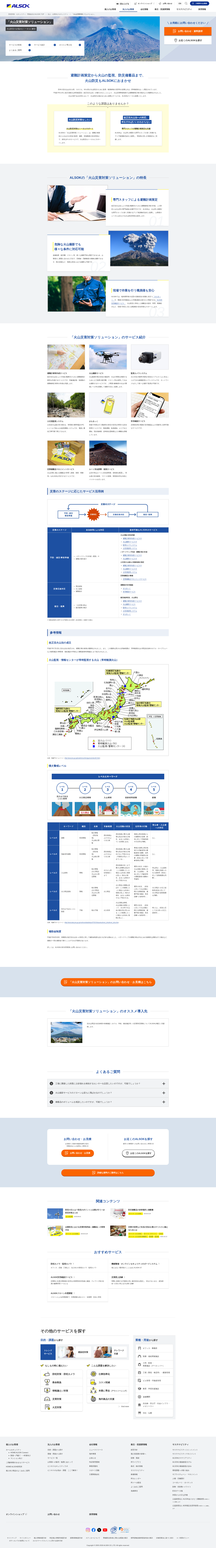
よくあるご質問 (15, 50)
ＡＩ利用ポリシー (183, 1538)
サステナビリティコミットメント (185, 1450)
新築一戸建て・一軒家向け (20, 1455)
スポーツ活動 (94, 1470)
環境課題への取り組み (180, 1470)
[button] (124, 1530)
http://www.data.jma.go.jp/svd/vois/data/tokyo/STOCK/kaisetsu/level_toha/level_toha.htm (91, 922)
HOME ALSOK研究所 (14, 1467)
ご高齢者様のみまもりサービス (18, 1462)
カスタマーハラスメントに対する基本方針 (48, 1541)
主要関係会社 (94, 1474)
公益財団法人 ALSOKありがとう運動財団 (190, 1500)
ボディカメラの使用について (19, 1541)
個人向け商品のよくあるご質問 (18, 1471)
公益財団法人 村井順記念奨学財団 (190, 1507)
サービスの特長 (15, 45)
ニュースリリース (96, 1450)
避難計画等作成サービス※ (132, 538)
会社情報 (93, 1444)
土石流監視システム (130, 548)
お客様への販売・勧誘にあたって (60, 1462)
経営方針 (134, 1450)
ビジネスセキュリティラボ (58, 1466)
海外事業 (92, 1454)
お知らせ (92, 1458)
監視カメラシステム (130, 545)
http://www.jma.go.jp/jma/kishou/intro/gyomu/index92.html (82, 758)
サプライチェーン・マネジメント (185, 1474)
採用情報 (93, 1514)
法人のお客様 (54, 1444)
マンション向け (16, 1458)
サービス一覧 (53, 1458)
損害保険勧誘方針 (76, 1538)
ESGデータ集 (177, 1491)
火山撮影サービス (129, 604)
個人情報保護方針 (40, 1538)
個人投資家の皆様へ (138, 1454)
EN (180, 3)
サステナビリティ (137, 1470)
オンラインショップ (15, 1514)
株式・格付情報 (137, 1466)
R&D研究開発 (94, 1462)
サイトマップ (12, 1538)
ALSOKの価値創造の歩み (182, 1466)
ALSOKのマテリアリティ (182, 1458)
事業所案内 (93, 1466)
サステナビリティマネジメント (184, 1454)
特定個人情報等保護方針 (58, 1538)
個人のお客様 (12, 1444)
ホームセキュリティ (13, 1450)
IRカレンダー (136, 1478)
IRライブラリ (136, 1462)
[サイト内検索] (186, 3)
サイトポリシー (25, 1538)
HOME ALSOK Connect (19, 1452)
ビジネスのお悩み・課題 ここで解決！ (63, 1470)
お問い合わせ (54, 1514)
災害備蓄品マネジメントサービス (134, 579)
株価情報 (134, 1474)
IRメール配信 (136, 1482)
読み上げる (124, 4)
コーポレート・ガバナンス (182, 1482)
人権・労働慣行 (178, 1478)
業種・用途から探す (55, 1454)
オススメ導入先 (65, 45)
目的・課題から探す (55, 1450)
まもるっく (127, 588)
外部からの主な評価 (180, 1495)
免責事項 (134, 1491)
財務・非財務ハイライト (181, 1487)
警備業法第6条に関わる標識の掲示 (115, 1538)
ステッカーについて (93, 1538)
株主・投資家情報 (139, 1444)
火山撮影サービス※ (130, 542)
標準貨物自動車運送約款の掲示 (142, 1538)
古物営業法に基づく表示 (164, 1538)
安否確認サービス (129, 592)
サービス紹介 (39, 45)
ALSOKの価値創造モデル (182, 1462)
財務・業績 (135, 1458)
